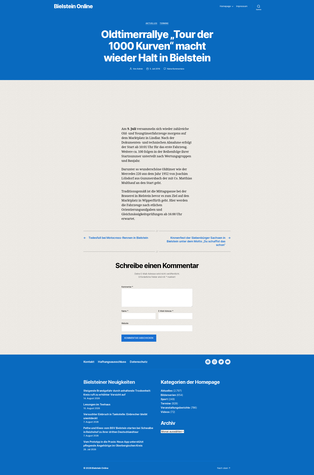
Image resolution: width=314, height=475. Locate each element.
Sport (164, 399)
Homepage (225, 6)
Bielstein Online (73, 6)
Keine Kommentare (175, 69)
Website (124, 323)
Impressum (241, 6)
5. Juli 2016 (155, 69)
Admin (140, 69)
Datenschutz (138, 362)
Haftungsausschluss (112, 362)
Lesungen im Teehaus (96, 404)
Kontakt (88, 362)
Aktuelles (151, 23)
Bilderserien (168, 395)
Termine (164, 23)
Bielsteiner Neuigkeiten (109, 382)
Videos (165, 411)
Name (124, 311)
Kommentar (127, 287)
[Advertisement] (157, 98)
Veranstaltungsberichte (175, 407)
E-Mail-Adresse (165, 311)
